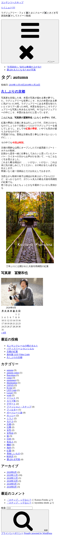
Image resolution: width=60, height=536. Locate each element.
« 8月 (3, 333)
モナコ (10, 421)
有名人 (10, 442)
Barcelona (11, 375)
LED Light (11, 390)
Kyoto (9, 388)
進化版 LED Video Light (18, 354)
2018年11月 (12, 478)
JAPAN (10, 385)
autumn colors (13, 373)
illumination (12, 383)
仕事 (9, 427)
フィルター (12, 409)
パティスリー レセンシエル (20, 348)
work (9, 395)
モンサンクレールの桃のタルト (22, 346)
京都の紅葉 (12, 351)
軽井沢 (10, 456)
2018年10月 (12, 481)
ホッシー (11, 415)
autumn (10, 370)
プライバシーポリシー (12, 533)
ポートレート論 (14, 412)
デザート (11, 404)
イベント (11, 398)
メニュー (51, 61)
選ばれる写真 (13, 459)
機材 (9, 445)
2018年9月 (12, 484)
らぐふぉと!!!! (8, 7)
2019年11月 (12, 475)
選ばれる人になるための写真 (21, 70)
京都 (9, 424)
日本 (9, 439)
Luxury (10, 393)
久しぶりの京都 (13, 91)
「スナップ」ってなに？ (19, 500)
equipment (11, 380)
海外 (9, 448)
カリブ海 (11, 401)
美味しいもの (13, 453)
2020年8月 (12, 472)
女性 (9, 430)
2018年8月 (12, 487)
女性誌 (10, 433)
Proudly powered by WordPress (38, 533)
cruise (9, 378)
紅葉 (9, 450)
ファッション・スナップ (19, 407)
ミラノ (10, 418)
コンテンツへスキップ (12, 2)
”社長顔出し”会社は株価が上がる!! (24, 67)
